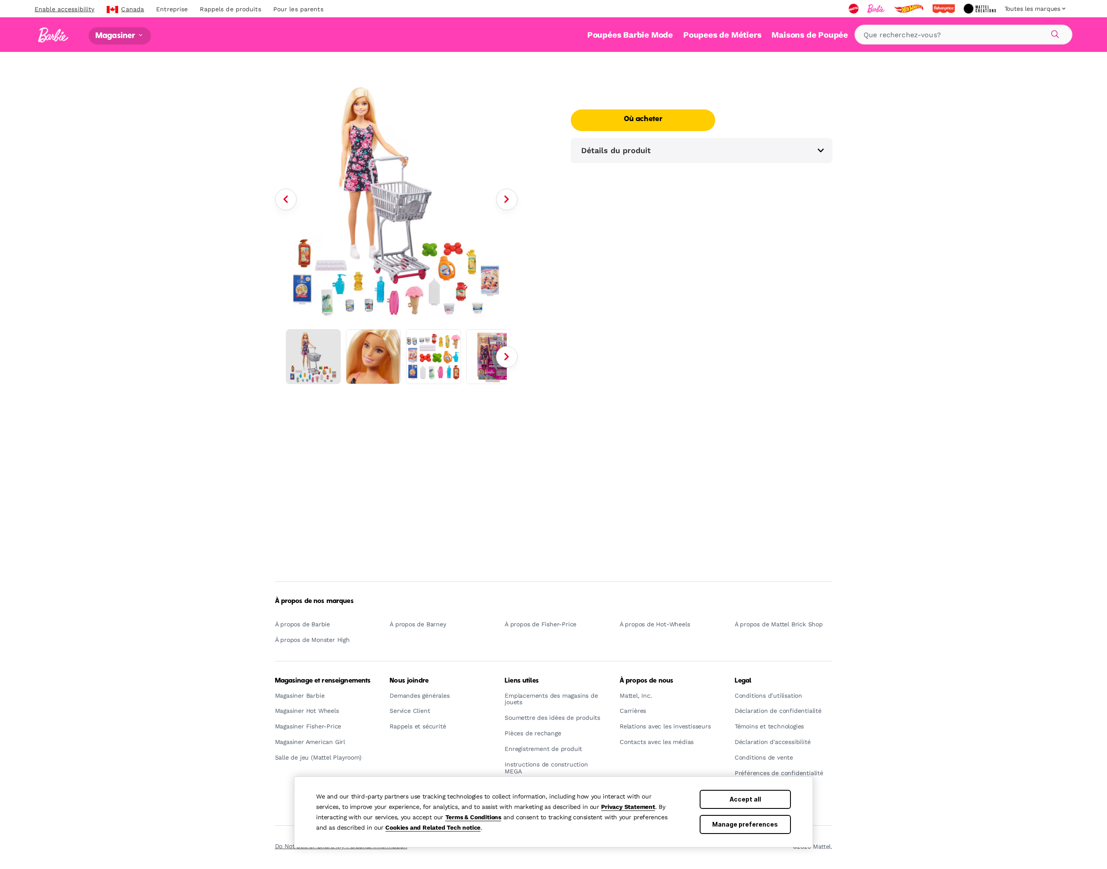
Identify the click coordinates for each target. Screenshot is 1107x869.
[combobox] (963, 35)
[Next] (507, 199)
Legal (743, 681)
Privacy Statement (628, 806)
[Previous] (286, 199)
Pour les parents (298, 9)
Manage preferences (745, 824)
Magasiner (116, 35)
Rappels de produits (230, 9)
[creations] (980, 8)
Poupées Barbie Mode (630, 35)
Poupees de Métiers (722, 35)
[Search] (1054, 33)
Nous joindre (409, 681)
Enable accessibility (64, 9)
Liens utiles (522, 681)
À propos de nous (646, 681)
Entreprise (172, 9)
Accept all (745, 799)
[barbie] (877, 8)
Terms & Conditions (473, 817)
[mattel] (854, 8)
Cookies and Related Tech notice (432, 827)
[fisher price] (944, 8)
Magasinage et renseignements (323, 681)
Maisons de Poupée (809, 35)
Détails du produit (616, 150)
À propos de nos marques (314, 601)
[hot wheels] (909, 8)
